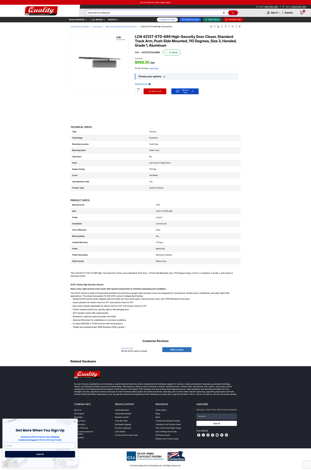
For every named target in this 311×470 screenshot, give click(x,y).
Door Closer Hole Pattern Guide (168, 428)
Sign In (274, 12)
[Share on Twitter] (232, 26)
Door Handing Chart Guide (166, 432)
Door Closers (97, 27)
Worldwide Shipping (123, 424)
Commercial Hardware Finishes (168, 421)
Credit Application (122, 410)
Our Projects (79, 414)
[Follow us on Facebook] (198, 435)
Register (289, 12)
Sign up (216, 423)
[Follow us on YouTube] (217, 435)
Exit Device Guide (163, 435)
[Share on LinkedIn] (218, 26)
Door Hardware (77, 20)
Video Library (161, 410)
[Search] (233, 12)
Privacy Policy (79, 421)
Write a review (177, 349)
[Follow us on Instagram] (208, 435)
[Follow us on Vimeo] (222, 435)
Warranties (78, 417)
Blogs (158, 414)
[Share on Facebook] (225, 26)
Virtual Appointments (123, 414)
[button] (224, 12)
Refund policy (79, 424)
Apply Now (154, 68)
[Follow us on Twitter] (203, 435)
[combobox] (157, 12)
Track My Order (121, 421)
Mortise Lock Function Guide (167, 439)
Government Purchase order (126, 435)
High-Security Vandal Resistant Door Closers (121, 27)
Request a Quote (122, 417)
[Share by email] (211, 26)
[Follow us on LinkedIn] (226, 435)
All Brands (97, 20)
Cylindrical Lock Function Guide (168, 424)
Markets (112, 20)
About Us (77, 410)
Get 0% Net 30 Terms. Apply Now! (155, 2)
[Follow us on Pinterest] (212, 435)
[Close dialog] (74, 422)
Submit (40, 454)
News (158, 417)
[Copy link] (239, 26)
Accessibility (79, 437)
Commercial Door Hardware (79, 27)
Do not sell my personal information (83, 433)
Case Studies (120, 432)
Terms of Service (81, 428)
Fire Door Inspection (123, 428)
